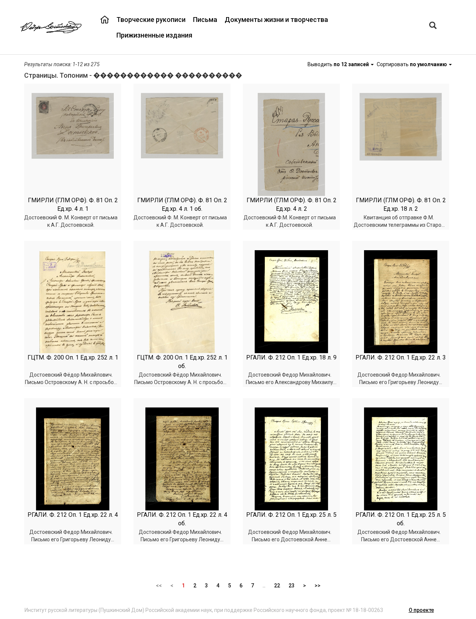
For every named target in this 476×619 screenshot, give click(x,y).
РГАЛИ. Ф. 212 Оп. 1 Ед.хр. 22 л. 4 (73, 514)
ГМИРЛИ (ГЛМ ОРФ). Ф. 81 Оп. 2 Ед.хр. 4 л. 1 (73, 204)
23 (292, 586)
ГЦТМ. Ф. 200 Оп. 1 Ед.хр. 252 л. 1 (73, 357)
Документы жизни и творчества (276, 19)
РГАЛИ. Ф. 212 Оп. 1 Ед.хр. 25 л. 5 (291, 514)
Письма (205, 19)
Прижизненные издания (154, 35)
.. (264, 586)
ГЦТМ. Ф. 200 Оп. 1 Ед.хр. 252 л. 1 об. (182, 362)
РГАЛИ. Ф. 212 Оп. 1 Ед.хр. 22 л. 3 (401, 357)
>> (318, 586)
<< (159, 586)
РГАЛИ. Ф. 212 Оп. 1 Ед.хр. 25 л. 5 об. (401, 519)
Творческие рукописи (151, 19)
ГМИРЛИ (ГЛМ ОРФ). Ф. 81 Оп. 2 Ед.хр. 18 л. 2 (401, 204)
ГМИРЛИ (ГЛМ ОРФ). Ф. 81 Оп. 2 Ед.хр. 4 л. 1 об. (182, 204)
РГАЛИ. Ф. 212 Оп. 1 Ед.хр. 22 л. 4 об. (182, 519)
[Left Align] (432, 26)
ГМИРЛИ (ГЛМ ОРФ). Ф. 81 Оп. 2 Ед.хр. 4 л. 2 (292, 204)
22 (277, 586)
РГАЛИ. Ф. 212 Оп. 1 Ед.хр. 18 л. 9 (291, 357)
